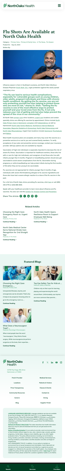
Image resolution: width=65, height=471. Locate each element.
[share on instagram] (32, 196)
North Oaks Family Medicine (22, 126)
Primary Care (15, 42)
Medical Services (45, 378)
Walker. (8, 133)
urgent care (39, 118)
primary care (18, 118)
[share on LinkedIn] (28, 196)
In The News (41, 42)
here (49, 182)
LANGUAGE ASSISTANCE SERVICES (19, 413)
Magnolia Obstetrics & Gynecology (23, 128)
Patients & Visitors (45, 383)
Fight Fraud (46, 451)
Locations (17, 383)
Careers (17, 398)
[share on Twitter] (24, 196)
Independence (43, 123)
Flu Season (50, 42)
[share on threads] (36, 196)
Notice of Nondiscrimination (16, 430)
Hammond (48, 131)
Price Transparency (17, 388)
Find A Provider (17, 378)
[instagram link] (61, 362)
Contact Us (45, 393)
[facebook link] (43, 362)
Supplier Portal (45, 403)
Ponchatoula (57, 131)
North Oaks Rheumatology (12, 131)
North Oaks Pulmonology (46, 128)
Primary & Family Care (28, 42)
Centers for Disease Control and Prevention (40, 192)
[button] (59, 6)
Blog (17, 403)
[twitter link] (48, 362)
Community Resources (17, 393)
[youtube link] (57, 362)
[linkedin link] (52, 362)
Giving (45, 398)
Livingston (30, 123)
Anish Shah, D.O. (22, 88)
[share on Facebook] (21, 196)
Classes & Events (45, 388)
